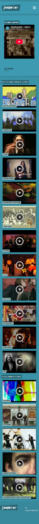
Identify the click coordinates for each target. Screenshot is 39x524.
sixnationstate (12, 22)
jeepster (10, 8)
